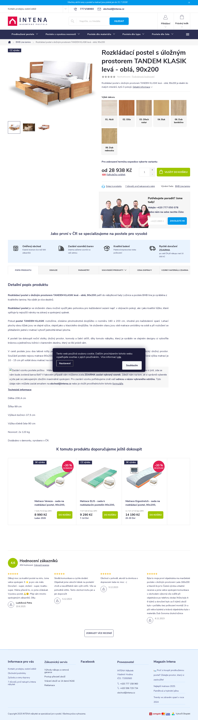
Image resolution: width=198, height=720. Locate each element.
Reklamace (49, 685)
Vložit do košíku (176, 172)
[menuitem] (25, 34)
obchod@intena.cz (126, 693)
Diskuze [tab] (53, 270)
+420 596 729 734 (129, 688)
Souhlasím (132, 365)
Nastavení (65, 363)
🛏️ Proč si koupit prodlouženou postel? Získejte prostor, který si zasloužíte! (169, 675)
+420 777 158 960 (129, 684)
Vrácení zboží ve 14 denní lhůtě (59, 681)
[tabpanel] (53, 491)
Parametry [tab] (83, 270)
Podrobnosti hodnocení (143, 76)
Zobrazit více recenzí (99, 633)
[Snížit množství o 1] (152, 174)
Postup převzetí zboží (54, 676)
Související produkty (112, 270)
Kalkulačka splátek (116, 174)
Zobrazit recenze (41, 565)
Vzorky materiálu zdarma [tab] (174, 270)
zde (119, 357)
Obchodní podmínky (17, 673)
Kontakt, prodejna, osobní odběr (22, 9)
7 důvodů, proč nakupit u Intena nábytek (22, 683)
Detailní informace (141, 87)
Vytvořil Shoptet (183, 713)
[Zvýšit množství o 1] (152, 170)
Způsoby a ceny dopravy (19, 677)
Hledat (119, 21)
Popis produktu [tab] (23, 270)
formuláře (117, 383)
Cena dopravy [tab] (144, 270)
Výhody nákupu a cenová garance (56, 671)
